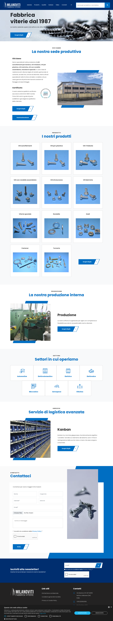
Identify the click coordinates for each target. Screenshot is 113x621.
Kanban (51, 5)
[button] (38, 619)
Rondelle (56, 214)
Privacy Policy (36, 531)
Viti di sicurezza (56, 180)
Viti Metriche (88, 180)
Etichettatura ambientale (50, 593)
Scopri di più (19, 35)
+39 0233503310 (82, 602)
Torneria (56, 248)
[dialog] (56, 613)
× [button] (111, 607)
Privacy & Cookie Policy (49, 600)
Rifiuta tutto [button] (99, 613)
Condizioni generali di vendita (51, 597)
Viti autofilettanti (25, 146)
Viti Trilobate (88, 146)
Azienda (29, 5)
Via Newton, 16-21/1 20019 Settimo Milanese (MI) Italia (85, 595)
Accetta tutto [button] (82, 613)
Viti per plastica (56, 146)
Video (57, 5)
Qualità (44, 5)
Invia (19, 547)
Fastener (25, 248)
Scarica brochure (23, 117)
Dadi (88, 214)
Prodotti (36, 5)
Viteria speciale (25, 214)
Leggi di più (43, 613)
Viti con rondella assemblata (25, 180)
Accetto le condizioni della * (28, 531)
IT (71, 5)
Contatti (64, 5)
